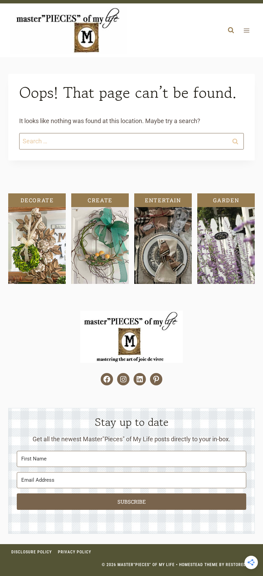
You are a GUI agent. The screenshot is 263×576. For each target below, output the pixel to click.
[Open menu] (246, 30)
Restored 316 (240, 564)
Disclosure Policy (31, 552)
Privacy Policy (74, 552)
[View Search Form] (231, 30)
